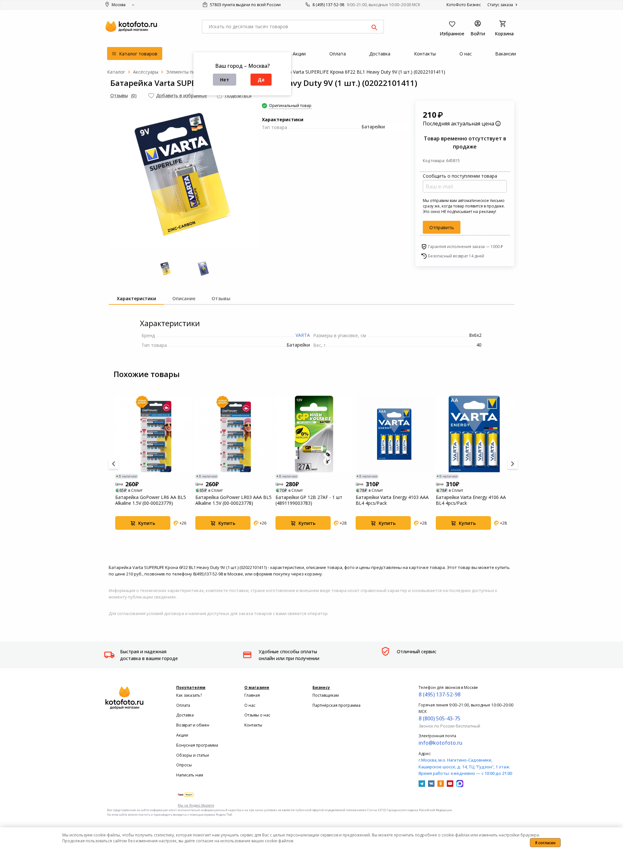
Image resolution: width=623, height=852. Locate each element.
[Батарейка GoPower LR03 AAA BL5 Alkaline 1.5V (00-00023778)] (233, 434)
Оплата (183, 705)
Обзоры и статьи (192, 755)
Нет (224, 80)
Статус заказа (500, 4)
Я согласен (545, 843)
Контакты (253, 725)
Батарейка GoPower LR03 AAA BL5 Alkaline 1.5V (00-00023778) (233, 500)
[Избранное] (151, 95)
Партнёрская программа (336, 705)
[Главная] (116, 72)
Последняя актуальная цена (459, 123)
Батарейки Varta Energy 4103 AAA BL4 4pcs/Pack (392, 500)
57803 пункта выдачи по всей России (245, 4)
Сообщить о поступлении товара (460, 176)
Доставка (185, 715)
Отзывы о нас (257, 715)
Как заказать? (189, 695)
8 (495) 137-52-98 (328, 4)
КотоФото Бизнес (463, 4)
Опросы (184, 765)
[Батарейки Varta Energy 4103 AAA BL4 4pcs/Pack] (394, 434)
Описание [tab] (183, 298)
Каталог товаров (137, 54)
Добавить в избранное (181, 95)
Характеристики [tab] (136, 298)
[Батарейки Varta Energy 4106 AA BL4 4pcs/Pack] (474, 434)
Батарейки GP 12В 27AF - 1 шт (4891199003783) (308, 500)
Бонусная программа (197, 745)
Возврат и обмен (192, 725)
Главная (252, 695)
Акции (182, 735)
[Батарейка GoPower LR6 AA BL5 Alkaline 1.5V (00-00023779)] (153, 434)
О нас (249, 705)
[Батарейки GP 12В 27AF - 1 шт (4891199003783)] (313, 434)
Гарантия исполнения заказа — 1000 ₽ (465, 246)
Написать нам (189, 775)
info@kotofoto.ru (440, 742)
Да (261, 80)
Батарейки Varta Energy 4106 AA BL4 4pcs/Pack (471, 500)
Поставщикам (325, 695)
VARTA (303, 335)
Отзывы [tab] (221, 298)
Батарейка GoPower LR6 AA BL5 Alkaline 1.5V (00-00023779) (150, 500)
